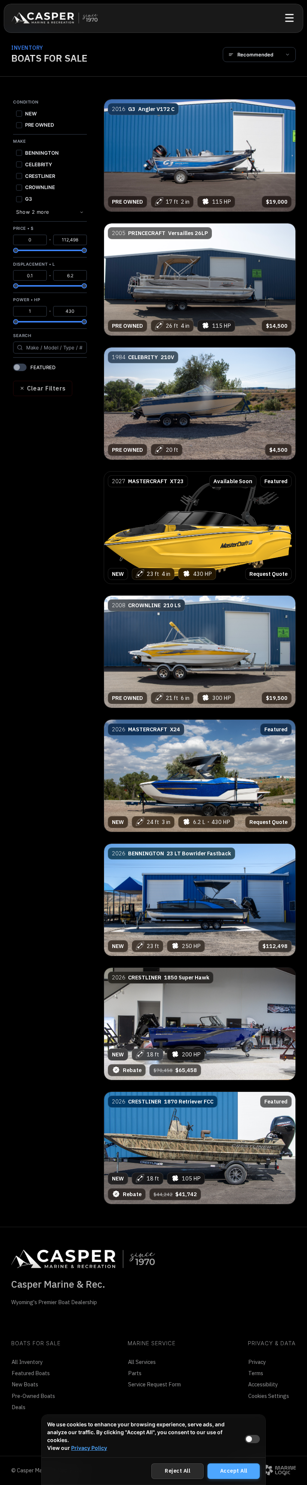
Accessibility (263, 1384)
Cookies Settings (268, 1395)
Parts (135, 1373)
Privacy (257, 1361)
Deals (18, 1407)
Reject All (177, 1470)
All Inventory (27, 1361)
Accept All (233, 1470)
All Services (142, 1361)
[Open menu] (289, 18)
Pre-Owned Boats (33, 1395)
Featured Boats (31, 1373)
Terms (255, 1373)
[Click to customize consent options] (252, 1439)
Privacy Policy (89, 1448)
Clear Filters (46, 388)
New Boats (25, 1384)
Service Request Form (154, 1384)
